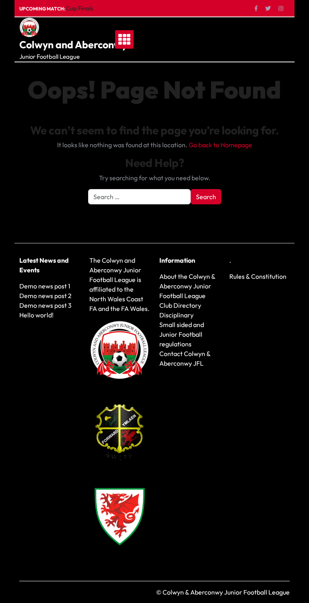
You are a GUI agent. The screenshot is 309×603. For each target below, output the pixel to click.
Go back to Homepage (220, 145)
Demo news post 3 (45, 305)
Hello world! (36, 315)
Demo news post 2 (45, 296)
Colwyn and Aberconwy (73, 44)
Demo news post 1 (44, 286)
